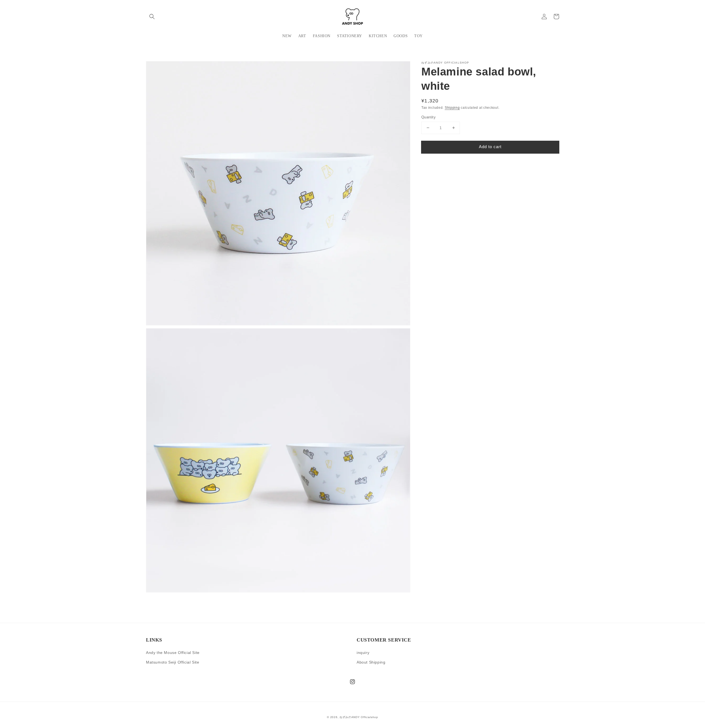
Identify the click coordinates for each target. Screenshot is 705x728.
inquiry (363, 652)
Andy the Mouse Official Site (173, 652)
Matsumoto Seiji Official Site (172, 662)
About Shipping (371, 662)
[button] (152, 16)
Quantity (428, 117)
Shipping (452, 108)
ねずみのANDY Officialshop (359, 717)
